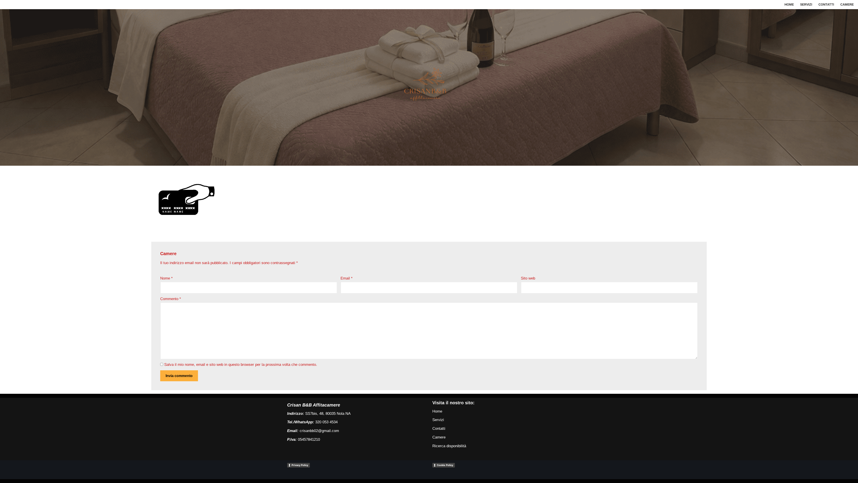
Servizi (806, 4)
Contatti (826, 4)
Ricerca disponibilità (449, 446)
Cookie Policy (445, 465)
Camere (847, 4)
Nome (166, 278)
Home (789, 4)
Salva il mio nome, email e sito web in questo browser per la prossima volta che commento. (240, 364)
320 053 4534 (326, 422)
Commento (170, 299)
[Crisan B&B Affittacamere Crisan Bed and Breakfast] (429, 87)
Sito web (528, 278)
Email (347, 278)
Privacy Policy (300, 465)
